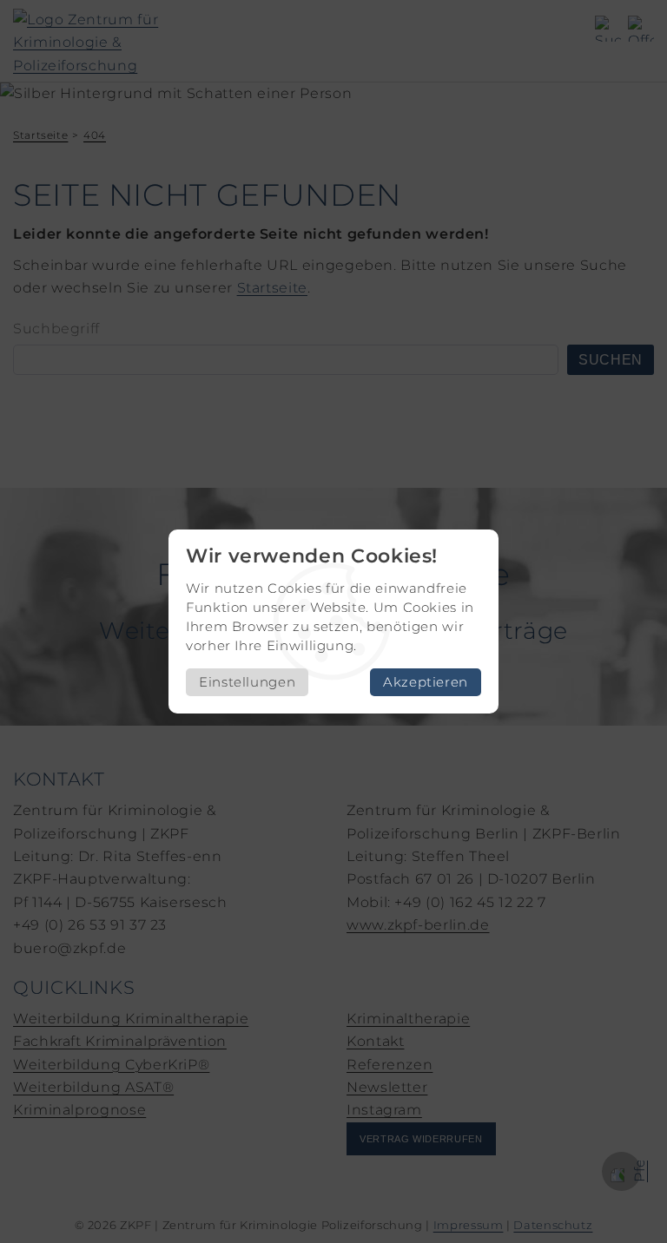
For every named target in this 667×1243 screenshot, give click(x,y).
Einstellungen (247, 682)
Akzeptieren (425, 682)
